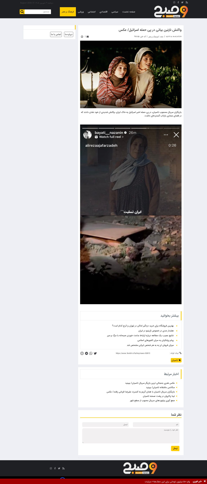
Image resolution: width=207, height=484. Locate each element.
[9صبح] (171, 12)
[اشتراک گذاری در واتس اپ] (91, 353)
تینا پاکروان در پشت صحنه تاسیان (159, 396)
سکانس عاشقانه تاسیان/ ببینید (160, 387)
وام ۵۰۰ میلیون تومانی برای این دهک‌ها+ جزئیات (167, 481)
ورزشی (81, 12)
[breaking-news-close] (204, 481)
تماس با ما (56, 34)
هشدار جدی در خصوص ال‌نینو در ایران (156, 330)
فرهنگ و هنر (68, 12)
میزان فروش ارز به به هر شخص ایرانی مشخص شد (150, 345)
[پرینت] (82, 36)
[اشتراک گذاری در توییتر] (95, 353)
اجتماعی (91, 12)
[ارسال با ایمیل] (88, 37)
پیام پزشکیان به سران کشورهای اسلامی (155, 340)
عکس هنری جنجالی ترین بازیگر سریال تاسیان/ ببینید (150, 383)
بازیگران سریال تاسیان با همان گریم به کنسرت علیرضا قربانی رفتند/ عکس (141, 392)
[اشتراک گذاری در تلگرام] (86, 353)
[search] (22, 11)
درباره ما (68, 34)
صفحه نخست (128, 12)
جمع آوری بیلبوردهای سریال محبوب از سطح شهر (152, 400)
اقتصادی (103, 12)
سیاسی (115, 12)
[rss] (187, 3)
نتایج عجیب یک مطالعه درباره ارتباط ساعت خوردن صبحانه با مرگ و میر (140, 335)
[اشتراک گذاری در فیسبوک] (82, 353)
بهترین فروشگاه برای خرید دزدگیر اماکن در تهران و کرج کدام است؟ (143, 325)
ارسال (175, 448)
